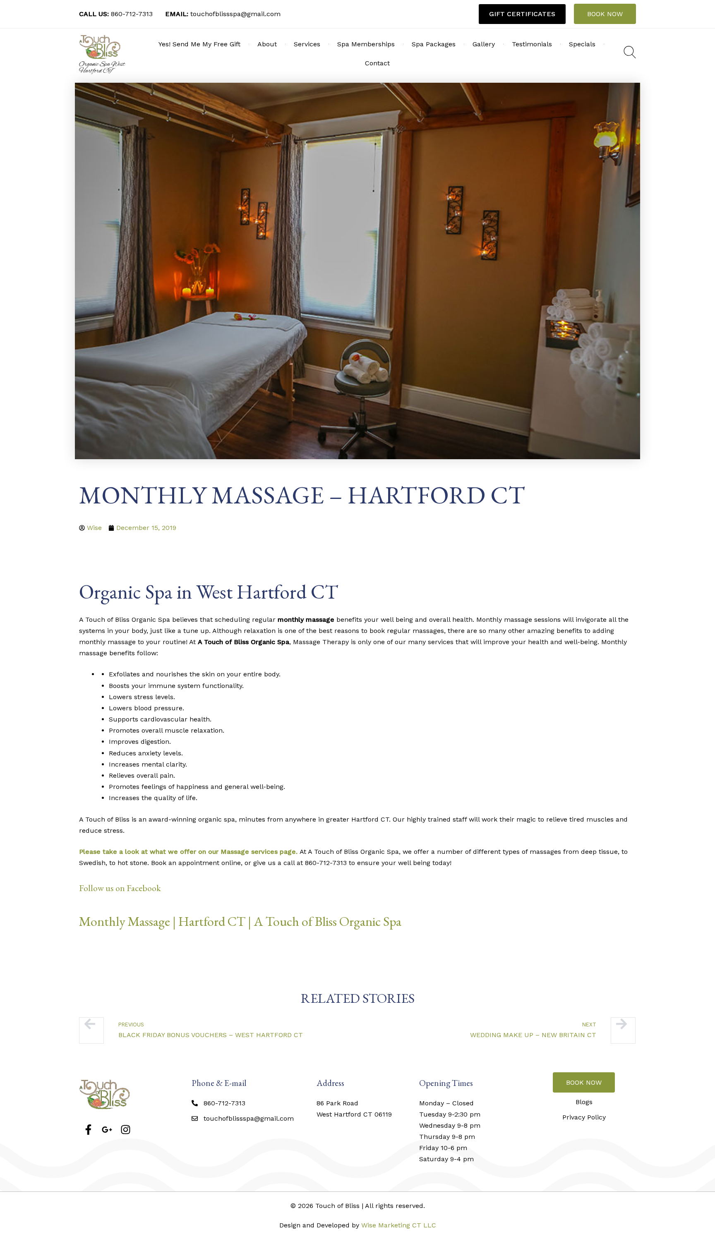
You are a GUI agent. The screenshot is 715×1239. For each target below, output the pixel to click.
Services (307, 44)
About (267, 44)
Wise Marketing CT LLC (398, 1225)
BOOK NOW (605, 14)
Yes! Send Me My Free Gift (199, 44)
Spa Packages (434, 44)
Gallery (484, 44)
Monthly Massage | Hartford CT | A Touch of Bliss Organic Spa (240, 921)
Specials (582, 44)
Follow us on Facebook (120, 888)
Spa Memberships (366, 44)
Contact (377, 63)
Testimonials (532, 44)
